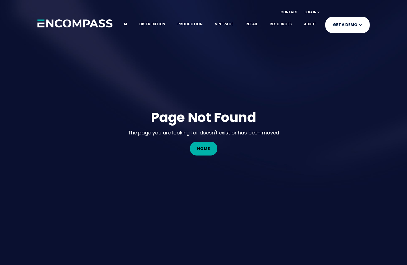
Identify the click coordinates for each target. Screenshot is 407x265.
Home (203, 148)
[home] (75, 23)
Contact (289, 12)
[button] (312, 12)
